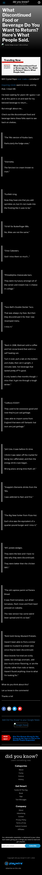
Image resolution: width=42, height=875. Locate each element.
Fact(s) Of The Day (21, 790)
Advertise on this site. (13, 868)
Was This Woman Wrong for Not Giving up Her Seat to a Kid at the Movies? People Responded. (26, 738)
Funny (21, 773)
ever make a (23, 79)
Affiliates (21, 829)
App (21, 796)
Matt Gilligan (10, 45)
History (21, 779)
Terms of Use (21, 823)
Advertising (21, 813)
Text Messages (21, 799)
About (21, 810)
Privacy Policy (21, 820)
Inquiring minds (9, 85)
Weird (21, 770)
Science (21, 776)
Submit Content (21, 826)
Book (21, 793)
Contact (21, 816)
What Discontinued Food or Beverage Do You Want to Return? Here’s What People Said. (25, 69)
